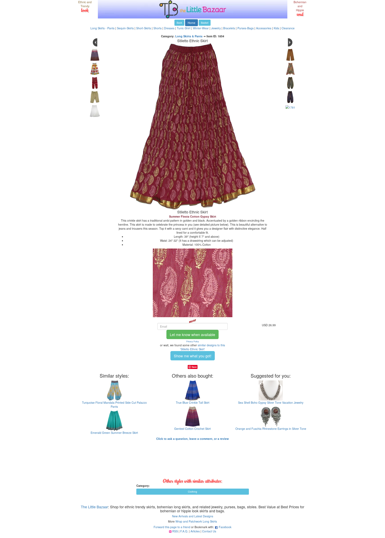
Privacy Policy (192, 341)
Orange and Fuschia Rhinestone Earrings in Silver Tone (270, 429)
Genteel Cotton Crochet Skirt (192, 429)
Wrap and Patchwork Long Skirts (196, 521)
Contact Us (209, 531)
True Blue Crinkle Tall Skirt (192, 402)
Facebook (225, 527)
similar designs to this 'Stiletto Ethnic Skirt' (202, 347)
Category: (143, 486)
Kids (276, 28)
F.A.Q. (184, 531)
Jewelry (216, 28)
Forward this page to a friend (172, 527)
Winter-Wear (201, 28)
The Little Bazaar (94, 506)
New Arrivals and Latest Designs (192, 516)
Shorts (157, 28)
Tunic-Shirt (183, 28)
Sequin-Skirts (125, 28)
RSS (175, 531)
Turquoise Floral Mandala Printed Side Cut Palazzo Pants (114, 404)
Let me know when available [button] (192, 334)
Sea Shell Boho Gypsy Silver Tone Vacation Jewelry (270, 402)
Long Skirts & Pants (189, 36)
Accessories (263, 28)
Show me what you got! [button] (192, 355)
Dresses (169, 28)
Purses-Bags (245, 28)
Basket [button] (204, 22)
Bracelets (229, 28)
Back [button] (179, 22)
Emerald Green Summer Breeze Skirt (114, 433)
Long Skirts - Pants (102, 28)
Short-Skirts (143, 28)
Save (194, 366)
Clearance (288, 28)
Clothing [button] (192, 491)
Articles (195, 531)
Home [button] (191, 23)
